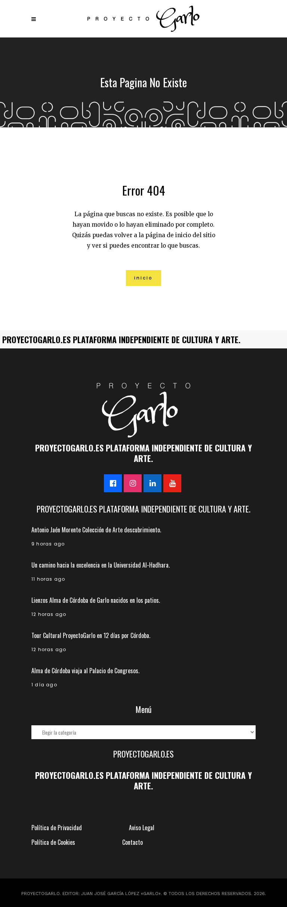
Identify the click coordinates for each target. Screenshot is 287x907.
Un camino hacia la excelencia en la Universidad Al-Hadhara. (100, 564)
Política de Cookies (53, 842)
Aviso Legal (141, 827)
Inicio (143, 278)
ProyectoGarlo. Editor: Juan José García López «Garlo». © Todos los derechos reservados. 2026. (143, 893)
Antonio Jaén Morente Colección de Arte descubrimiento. (96, 529)
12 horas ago (48, 614)
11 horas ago (48, 579)
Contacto (132, 842)
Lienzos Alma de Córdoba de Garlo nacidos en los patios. (95, 600)
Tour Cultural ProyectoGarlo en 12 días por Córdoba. (90, 635)
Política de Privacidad (56, 827)
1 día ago (44, 684)
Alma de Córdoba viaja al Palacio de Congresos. (85, 670)
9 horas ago (48, 544)
